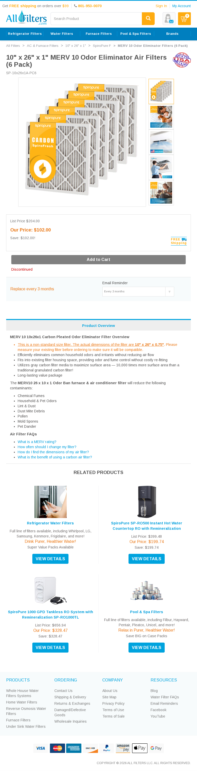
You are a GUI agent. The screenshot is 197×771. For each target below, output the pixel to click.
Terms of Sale (113, 716)
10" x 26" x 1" (75, 46)
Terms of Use (113, 710)
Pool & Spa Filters (146, 612)
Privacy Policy (113, 703)
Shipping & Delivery (70, 697)
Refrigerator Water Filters (50, 523)
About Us (109, 691)
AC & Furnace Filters (42, 46)
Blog (154, 691)
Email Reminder (115, 283)
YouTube (158, 716)
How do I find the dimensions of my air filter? (53, 452)
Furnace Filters (18, 720)
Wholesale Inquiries (70, 721)
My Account (181, 6)
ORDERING (65, 680)
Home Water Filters (21, 702)
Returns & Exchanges (72, 703)
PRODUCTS (18, 680)
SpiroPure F (102, 46)
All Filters (13, 46)
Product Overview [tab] (98, 326)
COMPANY (112, 680)
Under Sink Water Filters (26, 726)
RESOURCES (164, 680)
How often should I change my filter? (47, 447)
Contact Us (63, 691)
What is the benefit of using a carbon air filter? (55, 457)
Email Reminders (164, 703)
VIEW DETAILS (50, 559)
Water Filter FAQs (165, 697)
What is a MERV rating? (37, 442)
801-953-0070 (90, 6)
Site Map (109, 697)
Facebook (158, 710)
